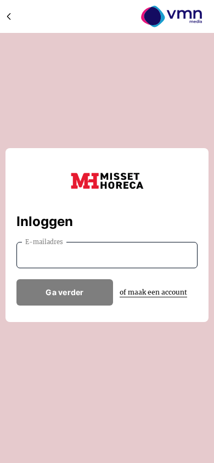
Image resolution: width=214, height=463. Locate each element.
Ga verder (65, 292)
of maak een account (153, 292)
